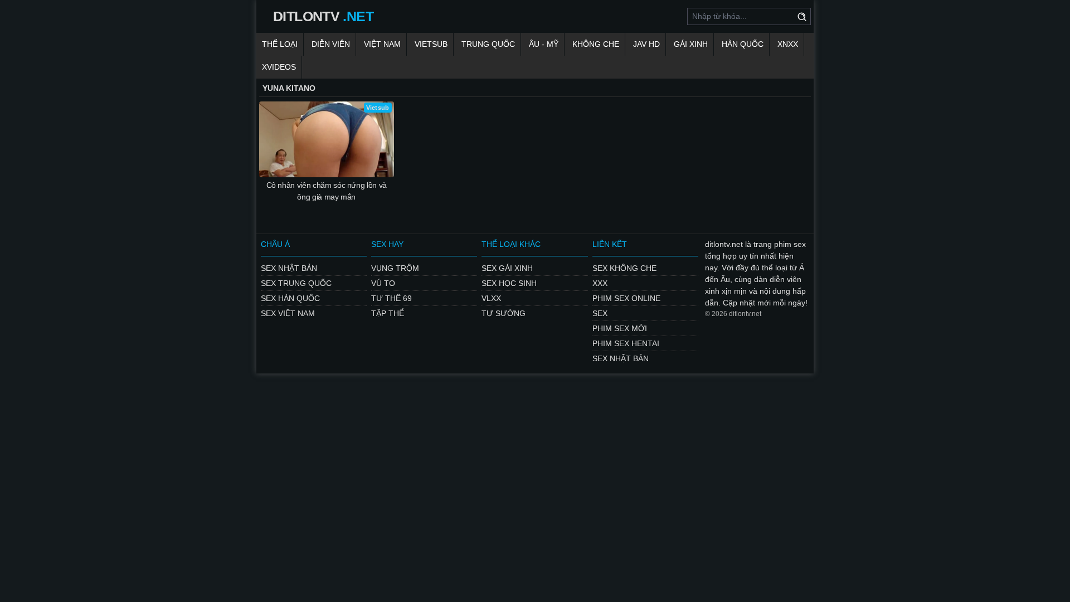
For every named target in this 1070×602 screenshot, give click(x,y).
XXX (599, 283)
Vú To (383, 283)
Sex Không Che (624, 268)
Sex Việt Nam (288, 313)
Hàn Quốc (742, 44)
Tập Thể (387, 313)
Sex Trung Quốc (296, 283)
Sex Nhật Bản (289, 268)
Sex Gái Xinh (507, 268)
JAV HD (646, 44)
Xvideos (279, 66)
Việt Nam (382, 44)
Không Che (595, 44)
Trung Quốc (488, 44)
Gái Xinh (691, 44)
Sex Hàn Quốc (290, 298)
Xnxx (787, 44)
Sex (599, 313)
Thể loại (280, 44)
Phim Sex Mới (619, 328)
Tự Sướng (503, 313)
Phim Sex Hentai (625, 343)
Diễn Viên (331, 44)
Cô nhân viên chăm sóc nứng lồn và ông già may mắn (326, 191)
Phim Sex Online (626, 298)
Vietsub (431, 44)
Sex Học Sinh (509, 283)
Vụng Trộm (395, 268)
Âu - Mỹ (543, 44)
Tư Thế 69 (391, 298)
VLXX (491, 298)
